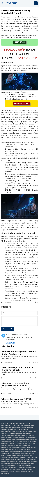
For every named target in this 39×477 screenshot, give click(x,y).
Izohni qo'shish (7, 329)
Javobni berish (10, 342)
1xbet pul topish (21, 104)
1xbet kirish (20, 42)
